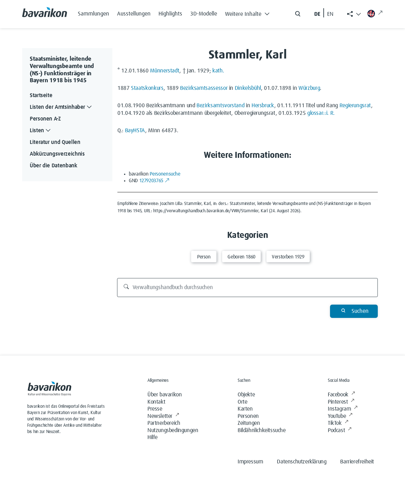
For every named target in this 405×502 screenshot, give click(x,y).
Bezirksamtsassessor (203, 88)
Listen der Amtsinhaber (57, 107)
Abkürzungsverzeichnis (57, 154)
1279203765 (151, 180)
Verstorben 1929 (288, 256)
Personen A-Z (45, 119)
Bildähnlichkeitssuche (262, 430)
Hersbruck (263, 105)
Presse (154, 409)
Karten (245, 409)
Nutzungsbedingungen (172, 430)
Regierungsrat (355, 105)
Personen (248, 416)
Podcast (336, 430)
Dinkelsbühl (248, 88)
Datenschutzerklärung (301, 462)
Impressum (250, 462)
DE (317, 14)
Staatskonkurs (147, 88)
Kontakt (156, 402)
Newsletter (159, 416)
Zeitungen (249, 423)
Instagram (339, 409)
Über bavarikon (164, 395)
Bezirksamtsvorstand (220, 105)
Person (204, 256)
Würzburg (309, 88)
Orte (242, 402)
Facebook (338, 395)
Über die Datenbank (53, 166)
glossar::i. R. (321, 113)
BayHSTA (135, 130)
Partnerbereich (163, 423)
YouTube (337, 416)
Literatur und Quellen (55, 142)
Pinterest (338, 402)
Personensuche (165, 174)
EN (330, 14)
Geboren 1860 (241, 256)
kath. (218, 71)
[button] (249, 12)
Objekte (246, 395)
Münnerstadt (164, 71)
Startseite (41, 95)
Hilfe (152, 437)
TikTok (335, 423)
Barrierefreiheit (357, 462)
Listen (37, 130)
